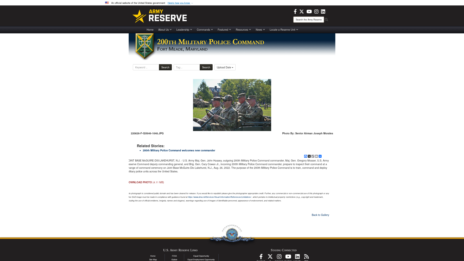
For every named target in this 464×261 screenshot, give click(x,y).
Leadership (182, 29)
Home (150, 29)
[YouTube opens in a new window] (309, 11)
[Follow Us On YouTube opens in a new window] (288, 257)
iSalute (174, 259)
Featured (223, 29)
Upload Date (224, 67)
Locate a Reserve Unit (282, 29)
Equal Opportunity (201, 256)
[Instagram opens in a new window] (316, 11)
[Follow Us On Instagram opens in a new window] (279, 257)
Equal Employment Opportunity (201, 259)
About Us (163, 29)
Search (165, 67)
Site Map (153, 259)
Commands (203, 29)
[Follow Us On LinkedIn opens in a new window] (297, 257)
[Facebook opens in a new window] (295, 11)
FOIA (174, 256)
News (259, 29)
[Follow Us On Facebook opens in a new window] (261, 257)
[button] (181, 3)
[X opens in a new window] (301, 11)
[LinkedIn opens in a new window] (323, 11)
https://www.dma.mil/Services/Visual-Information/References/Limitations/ (219, 197)
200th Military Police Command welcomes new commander (179, 150)
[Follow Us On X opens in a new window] (270, 257)
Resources (242, 29)
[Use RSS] (306, 257)
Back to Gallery (320, 215)
